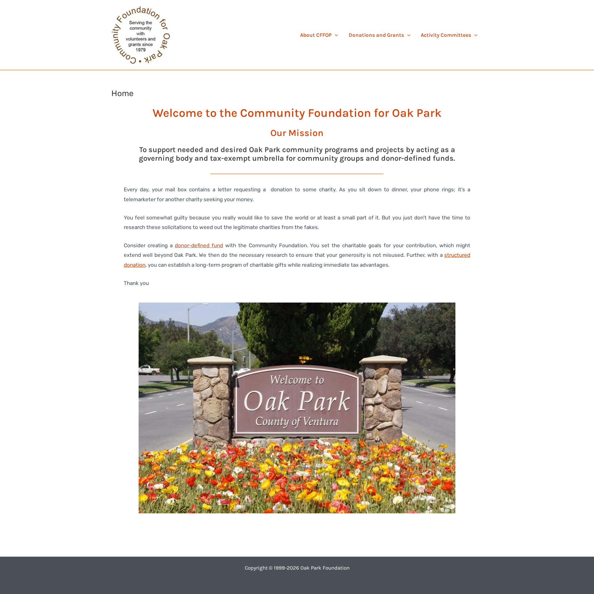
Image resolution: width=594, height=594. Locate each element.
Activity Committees (446, 35)
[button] (335, 35)
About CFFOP (316, 35)
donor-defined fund (199, 245)
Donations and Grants (376, 35)
